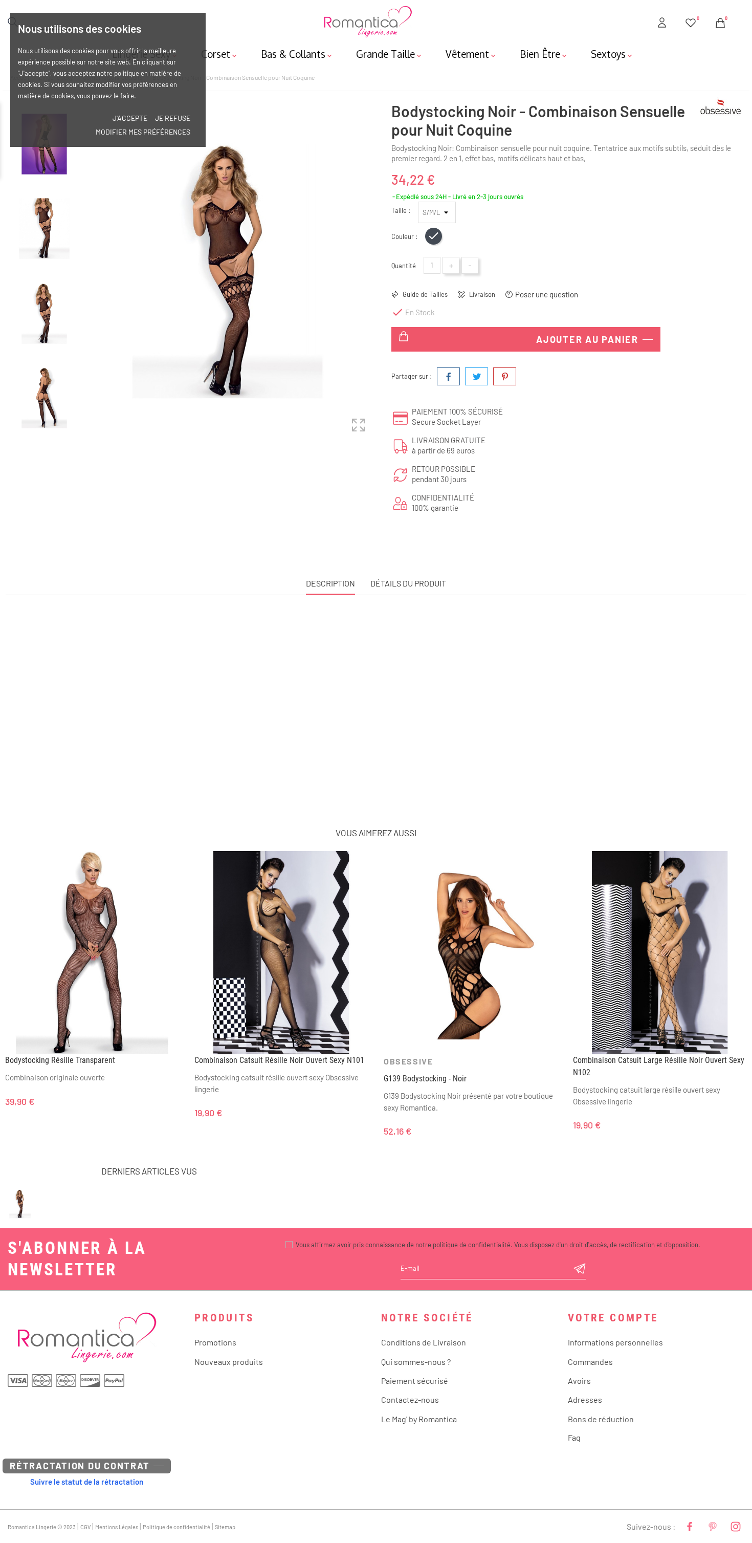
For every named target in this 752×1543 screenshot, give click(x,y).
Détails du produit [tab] (408, 583)
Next (44, 443)
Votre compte (613, 1317)
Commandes (590, 1361)
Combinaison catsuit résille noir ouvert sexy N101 (279, 1060)
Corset (219, 54)
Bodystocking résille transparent (60, 1060)
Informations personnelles (615, 1342)
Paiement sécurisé (414, 1380)
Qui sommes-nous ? (416, 1361)
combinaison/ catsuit (453, 745)
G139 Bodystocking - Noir (425, 1078)
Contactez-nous (410, 1399)
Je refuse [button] (172, 118)
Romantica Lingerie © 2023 (42, 1527)
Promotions (215, 1342)
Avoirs (579, 1380)
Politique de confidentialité (176, 1527)
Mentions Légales (116, 1527)
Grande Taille (389, 54)
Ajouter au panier (587, 339)
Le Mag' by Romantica (419, 1419)
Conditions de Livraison (423, 1342)
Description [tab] (330, 583)
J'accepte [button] (130, 118)
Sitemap (225, 1527)
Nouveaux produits (228, 1361)
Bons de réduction (601, 1419)
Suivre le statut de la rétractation (86, 1481)
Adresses (585, 1399)
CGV (85, 1527)
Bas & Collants (297, 54)
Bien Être (544, 54)
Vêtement (471, 54)
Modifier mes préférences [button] (143, 131)
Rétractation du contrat (79, 1465)
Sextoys (612, 54)
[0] (690, 21)
